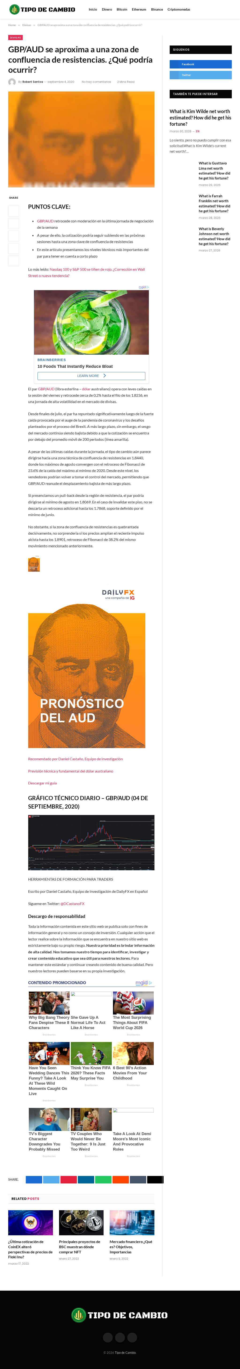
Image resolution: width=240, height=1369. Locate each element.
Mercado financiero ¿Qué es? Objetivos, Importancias (131, 1246)
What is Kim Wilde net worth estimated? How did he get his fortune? (200, 117)
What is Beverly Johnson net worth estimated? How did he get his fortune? (214, 236)
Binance (157, 9)
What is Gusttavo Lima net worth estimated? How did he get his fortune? (214, 170)
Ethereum (139, 9)
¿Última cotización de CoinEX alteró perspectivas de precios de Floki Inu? (30, 1249)
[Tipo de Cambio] (42, 9)
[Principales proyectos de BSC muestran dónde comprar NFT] (81, 1222)
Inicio (93, 9)
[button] (91, 670)
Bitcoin (122, 9)
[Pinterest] (13, 248)
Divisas (15, 37)
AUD (50, 389)
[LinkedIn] (13, 236)
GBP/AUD (45, 221)
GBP (41, 389)
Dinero (107, 9)
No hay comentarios (96, 82)
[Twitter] (13, 223)
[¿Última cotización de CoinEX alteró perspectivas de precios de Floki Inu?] (30, 1222)
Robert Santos (32, 82)
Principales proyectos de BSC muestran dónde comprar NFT (79, 1246)
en (197, 131)
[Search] (224, 9)
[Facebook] (13, 211)
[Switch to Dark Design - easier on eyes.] (230, 9)
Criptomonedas (179, 9)
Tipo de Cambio (125, 1352)
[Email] (13, 260)
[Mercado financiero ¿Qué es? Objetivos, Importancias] (132, 1222)
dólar (86, 389)
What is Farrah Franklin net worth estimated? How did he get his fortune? (214, 203)
